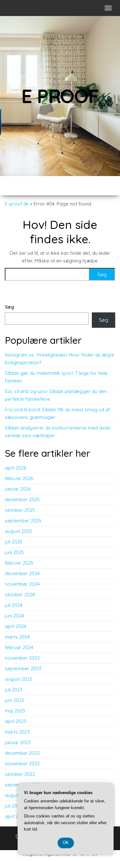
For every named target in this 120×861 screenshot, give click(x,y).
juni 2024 (14, 616)
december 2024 (22, 573)
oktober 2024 (20, 594)
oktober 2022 (20, 774)
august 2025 (18, 531)
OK (66, 842)
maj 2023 (15, 711)
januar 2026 (18, 489)
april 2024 (15, 626)
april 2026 (15, 468)
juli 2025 (13, 542)
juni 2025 (14, 552)
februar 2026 (19, 478)
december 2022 (22, 753)
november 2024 (22, 584)
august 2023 (18, 679)
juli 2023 (13, 690)
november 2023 (22, 658)
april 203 (14, 816)
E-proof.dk (17, 204)
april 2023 (15, 721)
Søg (9, 307)
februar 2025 (19, 563)
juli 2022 (13, 806)
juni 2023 (14, 700)
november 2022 (22, 763)
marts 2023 (17, 732)
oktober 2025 (20, 510)
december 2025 (22, 499)
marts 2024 (17, 637)
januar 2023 (18, 742)
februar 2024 (19, 647)
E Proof (60, 96)
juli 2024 (13, 605)
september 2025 (23, 521)
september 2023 (23, 668)
